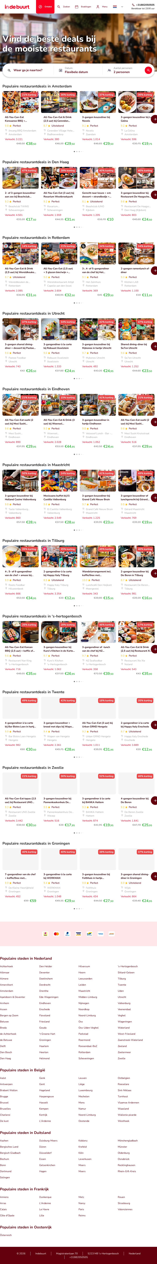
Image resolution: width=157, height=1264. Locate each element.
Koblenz (82, 1140)
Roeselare (123, 1084)
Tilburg (122, 978)
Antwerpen (6, 1084)
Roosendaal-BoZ (87, 1046)
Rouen (121, 1197)
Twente (122, 985)
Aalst (3, 1078)
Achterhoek (6, 966)
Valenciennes (125, 1209)
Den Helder (45, 966)
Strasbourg (124, 1203)
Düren (42, 1146)
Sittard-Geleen (126, 972)
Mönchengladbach (128, 1140)
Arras (3, 1203)
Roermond (84, 1040)
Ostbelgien (124, 1078)
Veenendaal (124, 1009)
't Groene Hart (47, 1034)
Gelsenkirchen (47, 1165)
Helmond (44, 1058)
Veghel (122, 1015)
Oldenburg (124, 1153)
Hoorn (81, 972)
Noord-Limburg (87, 1015)
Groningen (45, 1040)
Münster (122, 1146)
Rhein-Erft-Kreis (127, 1171)
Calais (3, 1209)
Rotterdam (84, 1052)
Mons (81, 1102)
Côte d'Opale (7, 1215)
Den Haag (5, 1058)
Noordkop (83, 1009)
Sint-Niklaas (124, 1090)
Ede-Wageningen (48, 997)
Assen (3, 1009)
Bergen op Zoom (9, 1015)
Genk (42, 1078)
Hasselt (43, 1102)
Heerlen (43, 1052)
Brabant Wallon (8, 1090)
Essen (42, 1159)
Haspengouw (46, 1096)
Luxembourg (85, 1090)
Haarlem (44, 1046)
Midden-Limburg (87, 997)
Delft (3, 1046)
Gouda (42, 1027)
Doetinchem (46, 978)
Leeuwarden (85, 978)
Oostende (83, 1121)
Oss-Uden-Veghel (88, 1027)
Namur (82, 1108)
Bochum (4, 1159)
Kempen (43, 1108)
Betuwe (4, 1021)
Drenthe (43, 991)
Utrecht (122, 997)
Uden (121, 991)
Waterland (124, 1027)
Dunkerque (45, 1197)
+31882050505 (78, 1257)
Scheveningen (86, 1058)
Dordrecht (44, 985)
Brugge (4, 1096)
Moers (82, 1165)
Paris (81, 1209)
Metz (81, 1197)
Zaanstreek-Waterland (130, 1040)
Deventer (44, 972)
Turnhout (123, 1096)
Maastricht (84, 991)
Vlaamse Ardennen (128, 1102)
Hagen (42, 1171)
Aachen (4, 1140)
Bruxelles (5, 1108)
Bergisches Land (9, 1146)
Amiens (4, 1197)
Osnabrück (123, 1159)
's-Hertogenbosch (128, 966)
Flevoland (44, 1015)
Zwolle (121, 1058)
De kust (4, 1121)
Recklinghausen (126, 1165)
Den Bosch (6, 1052)
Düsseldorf (45, 1153)
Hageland (44, 1090)
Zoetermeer (124, 1052)
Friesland (44, 1021)
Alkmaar (4, 972)
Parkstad (83, 1034)
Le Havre (44, 1209)
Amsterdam (6, 991)
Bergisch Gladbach (10, 1153)
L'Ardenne (45, 1121)
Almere (4, 978)
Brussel (4, 1102)
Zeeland (122, 1046)
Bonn (3, 1165)
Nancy (81, 1203)
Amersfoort (6, 985)
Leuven (82, 1078)
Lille (41, 1215)
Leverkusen (84, 1159)
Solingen (5, 1177)
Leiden (82, 985)
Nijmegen (83, 1003)
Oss (80, 1021)
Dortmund (5, 1171)
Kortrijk (43, 1115)
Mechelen (83, 1096)
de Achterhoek (8, 1034)
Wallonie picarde (127, 1115)
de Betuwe (6, 1040)
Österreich (6, 1235)
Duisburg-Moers (48, 1140)
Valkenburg (124, 1003)
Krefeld (82, 1146)
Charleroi (5, 1115)
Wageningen (125, 1021)
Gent (42, 1084)
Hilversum (84, 966)
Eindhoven (45, 1003)
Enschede (44, 1009)
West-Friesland (126, 1034)
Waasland (123, 1108)
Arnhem (4, 1003)
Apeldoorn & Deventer (12, 997)
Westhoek (123, 1121)
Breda (3, 1027)
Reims (82, 1215)
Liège (81, 1084)
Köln (81, 1153)
